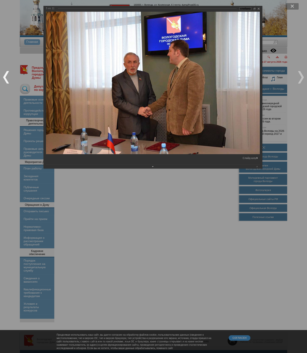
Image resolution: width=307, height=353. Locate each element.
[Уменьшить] (254, 9)
